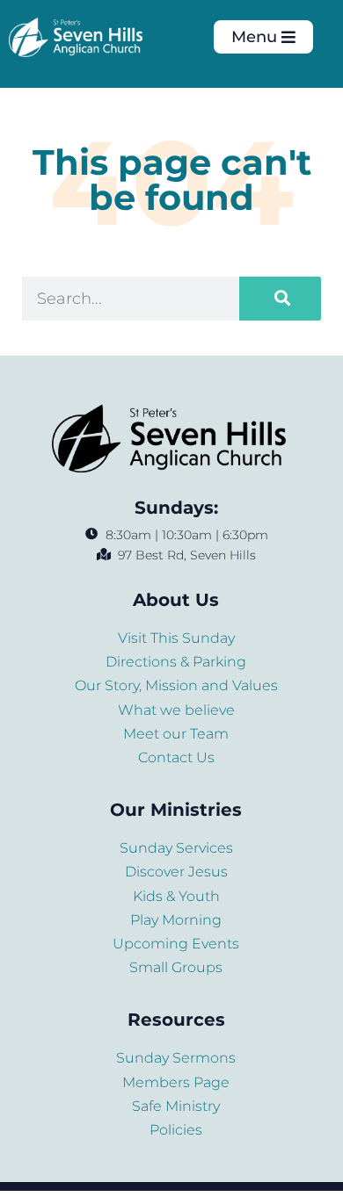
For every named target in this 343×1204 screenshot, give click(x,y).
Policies (176, 1129)
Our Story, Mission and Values (176, 685)
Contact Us (176, 757)
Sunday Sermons (176, 1057)
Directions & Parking (176, 661)
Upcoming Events (176, 943)
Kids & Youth (176, 896)
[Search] (280, 299)
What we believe (176, 710)
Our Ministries (176, 809)
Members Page (176, 1082)
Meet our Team (176, 733)
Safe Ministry (176, 1106)
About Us (176, 599)
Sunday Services (176, 848)
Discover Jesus (176, 871)
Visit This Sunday (176, 638)
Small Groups (176, 967)
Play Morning (176, 920)
